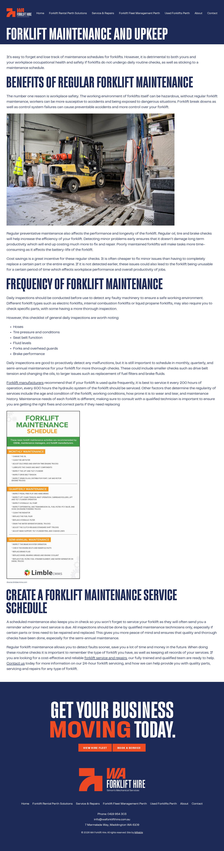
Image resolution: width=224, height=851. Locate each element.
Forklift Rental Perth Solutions (68, 13)
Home (40, 13)
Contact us (16, 663)
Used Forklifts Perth (177, 13)
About (198, 13)
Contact (212, 13)
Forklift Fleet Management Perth (139, 13)
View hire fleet (95, 747)
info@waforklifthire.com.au (112, 819)
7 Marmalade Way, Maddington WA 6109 (112, 825)
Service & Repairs (103, 13)
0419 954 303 (116, 814)
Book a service (129, 747)
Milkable (138, 833)
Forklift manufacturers (25, 382)
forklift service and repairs (105, 658)
